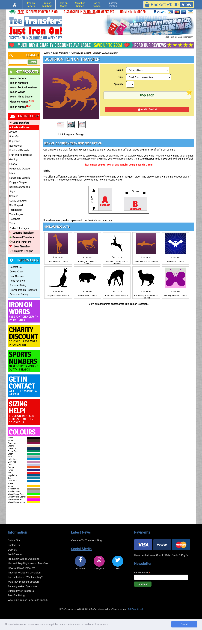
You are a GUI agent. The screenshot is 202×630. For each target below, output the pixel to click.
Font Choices (17, 276)
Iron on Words (64, 5)
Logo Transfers (20, 122)
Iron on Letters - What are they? (25, 577)
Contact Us (16, 266)
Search (32, 61)
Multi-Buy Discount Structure (23, 581)
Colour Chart (16, 271)
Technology (15, 209)
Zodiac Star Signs (19, 228)
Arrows (13, 131)
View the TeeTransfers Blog (86, 540)
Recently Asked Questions (22, 586)
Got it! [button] (184, 624)
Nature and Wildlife (19, 177)
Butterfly (14, 136)
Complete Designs (22, 251)
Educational (15, 145)
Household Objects (19, 168)
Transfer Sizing (18, 285)
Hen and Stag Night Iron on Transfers (28, 563)
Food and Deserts (19, 150)
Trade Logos (16, 214)
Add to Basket (149, 109)
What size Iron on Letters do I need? (28, 600)
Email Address (142, 572)
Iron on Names (97, 5)
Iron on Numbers (47, 5)
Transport (14, 218)
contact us (106, 220)
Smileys (13, 196)
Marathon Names (80, 5)
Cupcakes (14, 141)
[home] (14, 4)
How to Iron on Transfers (23, 289)
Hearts (13, 164)
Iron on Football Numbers (24, 87)
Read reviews (17, 280)
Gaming (13, 159)
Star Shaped (16, 205)
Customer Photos (113, 5)
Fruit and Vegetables (20, 154)
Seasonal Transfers (23, 237)
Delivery (12, 549)
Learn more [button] (101, 624)
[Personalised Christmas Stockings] (148, 27)
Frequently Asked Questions (23, 558)
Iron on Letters (31, 5)
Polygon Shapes (18, 182)
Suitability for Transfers (21, 590)
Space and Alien (18, 200)
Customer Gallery (19, 294)
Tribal (12, 223)
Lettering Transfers (23, 232)
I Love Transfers (21, 246)
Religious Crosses (19, 186)
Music (12, 173)
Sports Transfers (21, 241)
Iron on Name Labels (21, 96)
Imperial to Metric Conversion (24, 572)
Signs (12, 191)
